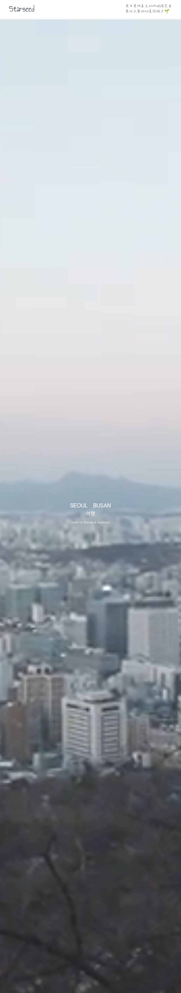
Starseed (21, 8)
